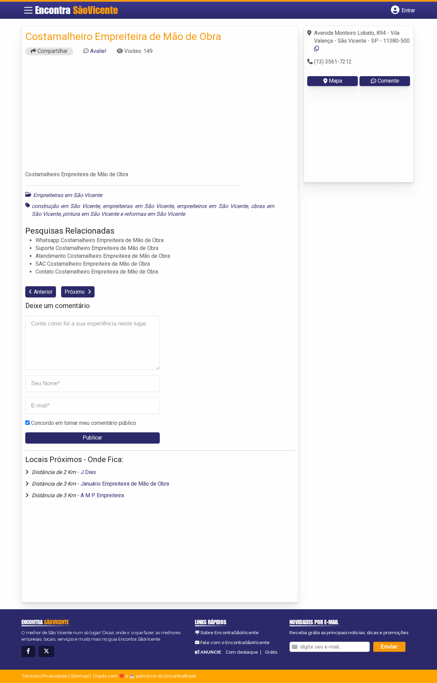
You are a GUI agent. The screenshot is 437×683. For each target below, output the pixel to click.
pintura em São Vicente (91, 214)
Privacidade (55, 676)
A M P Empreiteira (102, 495)
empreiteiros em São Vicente (212, 206)
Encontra (76, 10)
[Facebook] (28, 651)
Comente (388, 81)
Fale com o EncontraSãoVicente (235, 642)
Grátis (271, 652)
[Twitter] (46, 651)
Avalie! (98, 51)
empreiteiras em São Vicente (138, 206)
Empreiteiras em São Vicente (67, 195)
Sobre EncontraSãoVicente (229, 632)
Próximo (75, 292)
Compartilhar (52, 51)
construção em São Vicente (66, 206)
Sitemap (80, 676)
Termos (30, 676)
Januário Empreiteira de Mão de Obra (125, 483)
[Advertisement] (160, 116)
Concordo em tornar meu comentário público (83, 423)
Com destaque (242, 652)
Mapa (335, 81)
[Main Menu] (28, 10)
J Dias (88, 472)
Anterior (43, 292)
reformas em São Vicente (154, 214)
